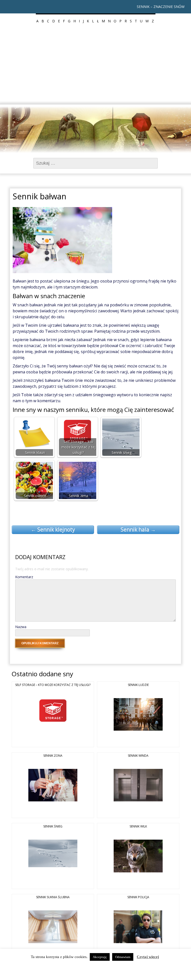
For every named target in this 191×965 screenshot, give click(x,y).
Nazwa (20, 626)
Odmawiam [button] (122, 957)
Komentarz (24, 576)
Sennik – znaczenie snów (161, 6)
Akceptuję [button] (100, 957)
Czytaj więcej (148, 957)
